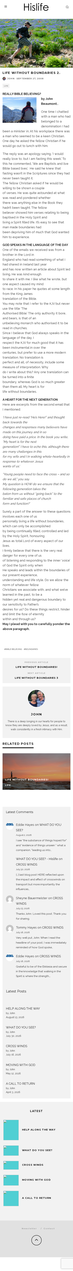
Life (6, 86)
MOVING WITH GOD (20, 1065)
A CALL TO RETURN (20, 1083)
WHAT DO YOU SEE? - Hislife (37, 859)
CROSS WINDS (26, 864)
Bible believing (14, 649)
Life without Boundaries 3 (36, 677)
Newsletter (29, 1229)
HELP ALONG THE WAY (23, 1008)
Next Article (36, 673)
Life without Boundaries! (36, 667)
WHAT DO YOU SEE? (21, 1027)
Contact (49, 1229)
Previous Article (36, 662)
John (11, 78)
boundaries (31, 649)
